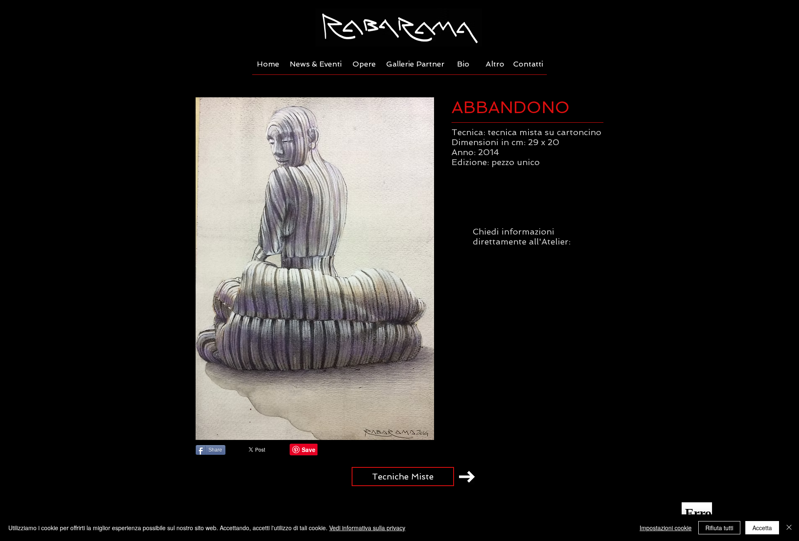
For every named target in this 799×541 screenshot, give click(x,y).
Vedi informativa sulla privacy (367, 528)
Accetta (762, 528)
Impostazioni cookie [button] (666, 528)
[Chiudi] (789, 527)
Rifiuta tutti (719, 528)
